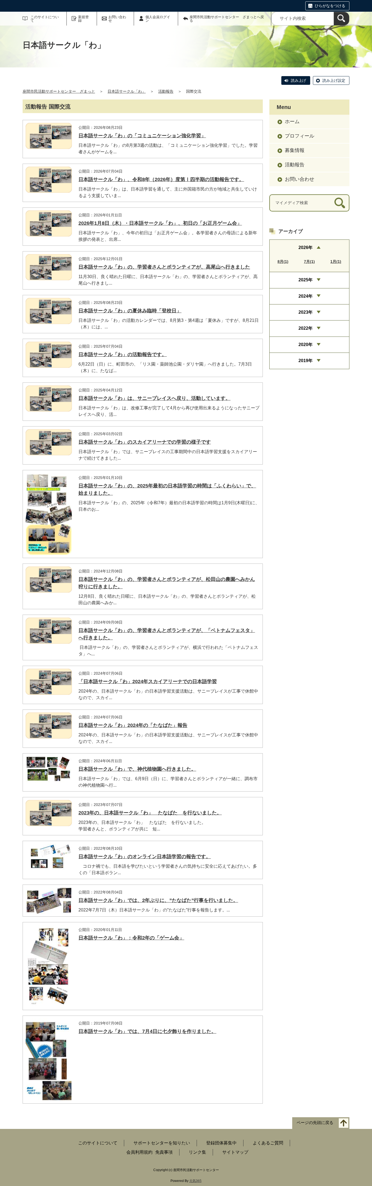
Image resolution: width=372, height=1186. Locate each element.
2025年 (305, 280)
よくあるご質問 (268, 1143)
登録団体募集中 (221, 1143)
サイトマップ (235, 1152)
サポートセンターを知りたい (161, 1143)
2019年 (305, 360)
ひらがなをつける (330, 6)
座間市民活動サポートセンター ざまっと (59, 91)
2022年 (305, 328)
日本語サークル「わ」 (127, 91)
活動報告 (165, 91)
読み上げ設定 (333, 80)
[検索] (341, 19)
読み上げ (298, 80)
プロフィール (299, 136)
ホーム (292, 121)
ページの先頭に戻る (315, 1122)
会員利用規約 (139, 1152)
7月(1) (309, 261)
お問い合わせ (117, 19)
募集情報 (294, 150)
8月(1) (283, 261)
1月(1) (335, 261)
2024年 (305, 296)
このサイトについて (45, 19)
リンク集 (197, 1152)
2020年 (305, 344)
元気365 (195, 1181)
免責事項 (164, 1152)
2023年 (305, 312)
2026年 (305, 247)
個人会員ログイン (157, 19)
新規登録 (83, 19)
